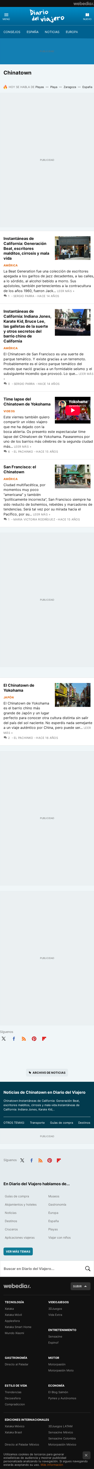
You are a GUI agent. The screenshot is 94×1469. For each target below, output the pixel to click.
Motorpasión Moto (61, 1370)
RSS (23, 1037)
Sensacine (55, 1336)
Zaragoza (70, 87)
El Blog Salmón (58, 1392)
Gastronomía (57, 1204)
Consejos (11, 32)
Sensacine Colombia (62, 1438)
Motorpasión (57, 1364)
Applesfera (12, 1321)
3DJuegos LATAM (60, 1426)
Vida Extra (55, 1314)
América (10, 265)
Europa (72, 32)
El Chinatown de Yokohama (18, 688)
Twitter (3, 1037)
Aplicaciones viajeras (20, 1237)
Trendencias (13, 1392)
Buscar (88, 1269)
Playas (39, 87)
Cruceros (11, 1229)
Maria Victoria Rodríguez (34, 519)
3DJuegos (55, 1308)
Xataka (9, 1308)
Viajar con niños (59, 1237)
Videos (9, 411)
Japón (8, 697)
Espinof (53, 1342)
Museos (53, 1196)
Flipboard (44, 1037)
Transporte (37, 1122)
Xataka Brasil (13, 1432)
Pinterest (34, 1037)
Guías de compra (61, 1122)
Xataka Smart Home (18, 1327)
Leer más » (65, 291)
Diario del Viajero (47, 16)
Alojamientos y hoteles (21, 1204)
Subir (77, 1286)
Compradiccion (15, 1404)
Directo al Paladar (16, 1364)
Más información (52, 1464)
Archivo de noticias (49, 1072)
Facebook (13, 1037)
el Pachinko (23, 451)
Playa (53, 87)
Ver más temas (18, 1251)
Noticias (52, 32)
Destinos (84, 1122)
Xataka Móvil (13, 1314)
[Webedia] (83, 3)
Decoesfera (13, 1398)
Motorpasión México (62, 1444)
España (32, 32)
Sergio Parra (23, 296)
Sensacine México (60, 1432)
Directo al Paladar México (22, 1444)
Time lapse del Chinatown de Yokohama (26, 401)
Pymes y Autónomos (62, 1398)
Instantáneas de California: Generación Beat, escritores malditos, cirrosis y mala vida (26, 248)
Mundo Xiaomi (14, 1333)
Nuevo (87, 19)
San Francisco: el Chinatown (19, 469)
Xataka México (14, 1426)
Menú (6, 19)
